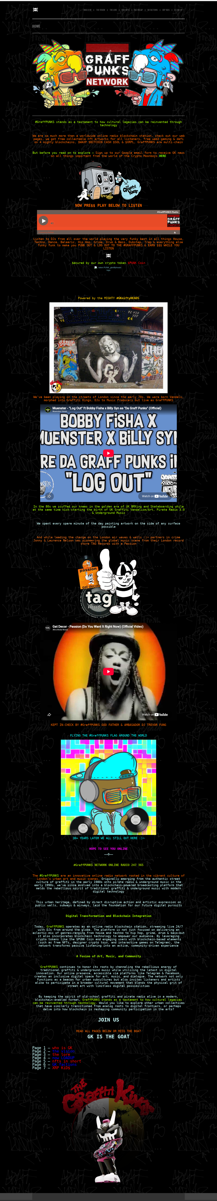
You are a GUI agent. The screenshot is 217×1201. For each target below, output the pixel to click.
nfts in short (66, 1061)
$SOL (116, 142)
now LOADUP (63, 1058)
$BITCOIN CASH (99, 142)
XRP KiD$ (61, 1068)
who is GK (62, 1048)
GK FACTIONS (152, 9)
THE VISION (100, 9)
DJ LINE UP (178, 9)
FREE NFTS (126, 9)
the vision (63, 1051)
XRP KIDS (166, 9)
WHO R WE (88, 9)
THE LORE (113, 9)
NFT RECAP (138, 9)
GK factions (64, 1064)
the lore (61, 1054)
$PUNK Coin (136, 263)
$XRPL (129, 142)
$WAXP (82, 142)
